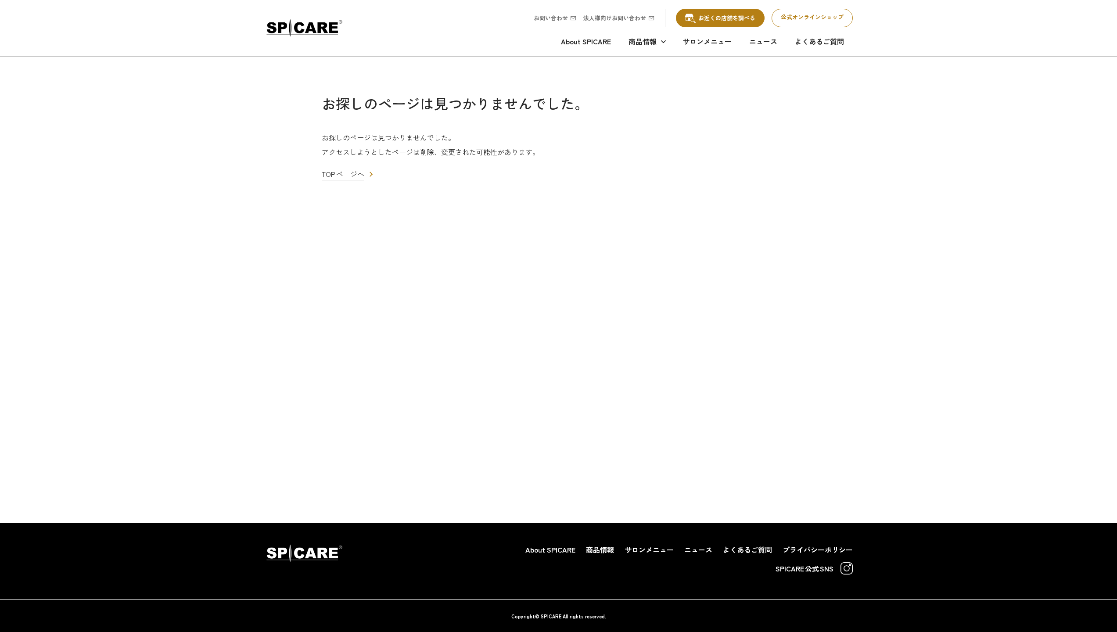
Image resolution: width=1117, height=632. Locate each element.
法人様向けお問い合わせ (614, 18)
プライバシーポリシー (818, 549)
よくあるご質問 (819, 41)
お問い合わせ (551, 18)
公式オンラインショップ (812, 17)
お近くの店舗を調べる (726, 18)
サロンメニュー (707, 41)
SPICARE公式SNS (804, 568)
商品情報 (643, 41)
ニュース (763, 41)
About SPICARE (586, 41)
